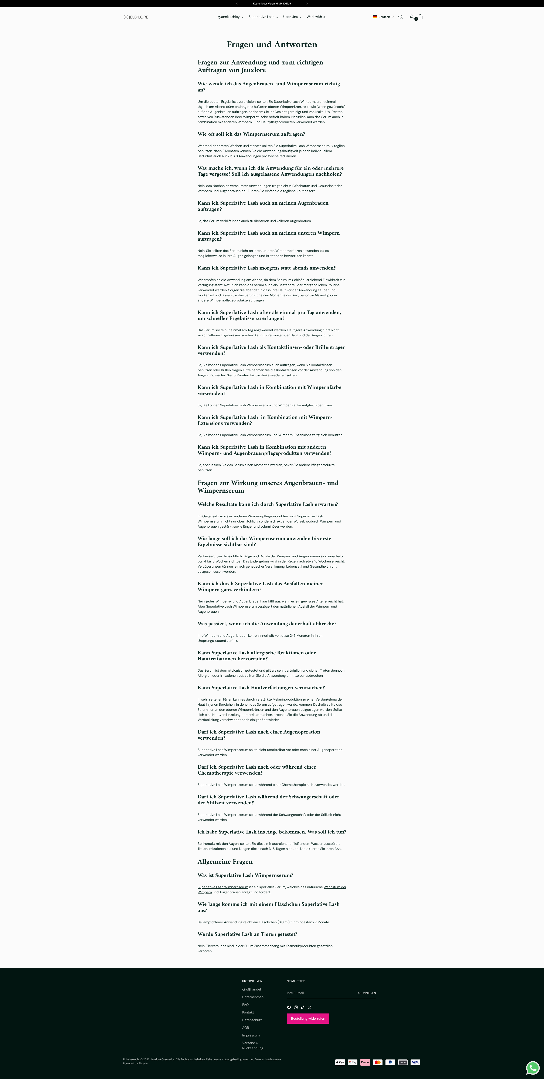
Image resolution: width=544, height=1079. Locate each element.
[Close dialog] (533, 11)
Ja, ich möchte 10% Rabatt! (406, 566)
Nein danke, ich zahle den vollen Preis (406, 583)
